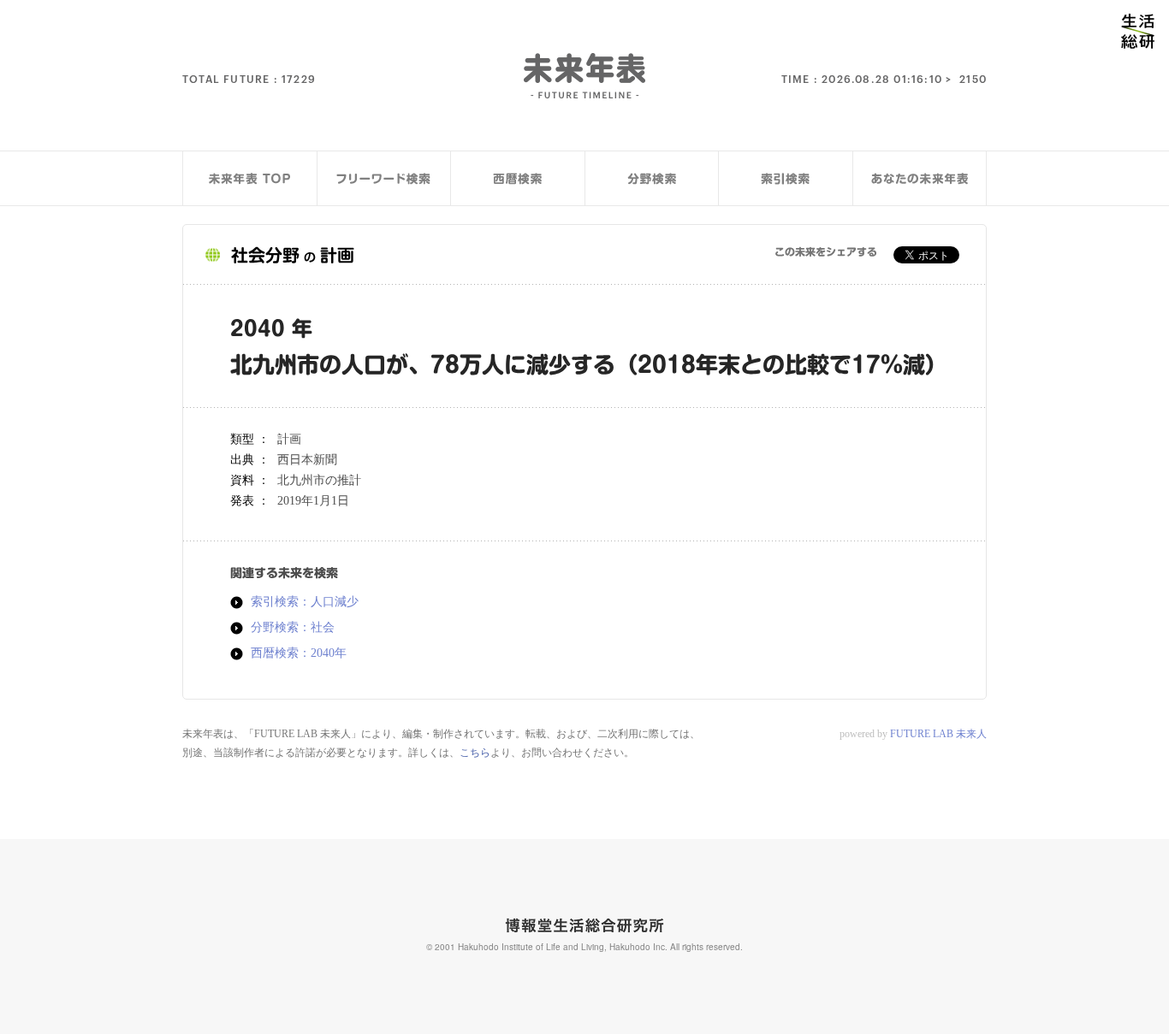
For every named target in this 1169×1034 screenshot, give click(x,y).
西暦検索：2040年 (299, 653)
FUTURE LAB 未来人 (938, 734)
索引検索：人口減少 (305, 602)
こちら (475, 753)
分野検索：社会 (293, 628)
